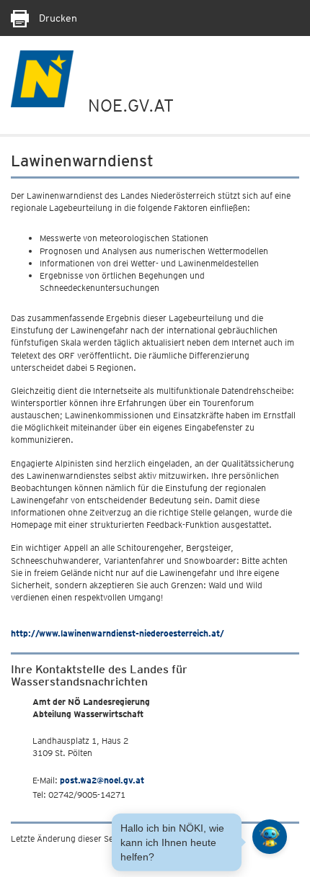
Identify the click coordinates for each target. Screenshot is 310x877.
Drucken (56, 18)
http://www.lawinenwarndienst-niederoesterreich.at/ (117, 633)
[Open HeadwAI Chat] (269, 836)
